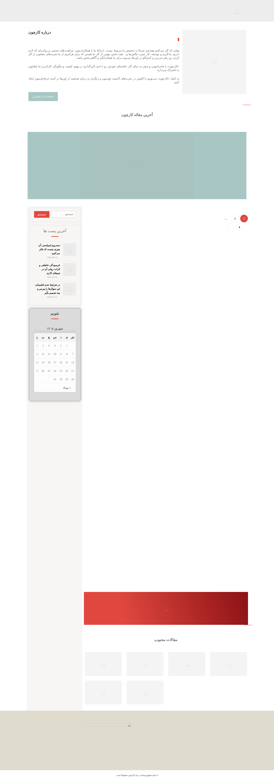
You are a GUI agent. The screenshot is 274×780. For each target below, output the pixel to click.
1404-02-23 (178, 343)
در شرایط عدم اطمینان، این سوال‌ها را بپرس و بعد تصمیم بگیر (47, 288)
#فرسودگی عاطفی (163, 280)
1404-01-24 (178, 470)
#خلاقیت (149, 533)
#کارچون (156, 470)
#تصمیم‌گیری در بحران (161, 343)
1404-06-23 (149, 216)
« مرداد (67, 387)
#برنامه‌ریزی (166, 470)
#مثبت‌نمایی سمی (146, 280)
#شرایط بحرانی (131, 343)
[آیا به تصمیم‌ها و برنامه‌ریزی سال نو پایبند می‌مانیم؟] (219, 490)
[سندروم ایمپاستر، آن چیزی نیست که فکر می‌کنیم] (190, 236)
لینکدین (238, 737)
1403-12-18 (178, 533)
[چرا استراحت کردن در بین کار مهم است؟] (219, 553)
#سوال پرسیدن (145, 343)
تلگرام (238, 743)
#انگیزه (168, 406)
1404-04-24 (178, 280)
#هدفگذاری (150, 406)
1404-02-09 (178, 406)
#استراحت (166, 533)
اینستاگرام (236, 748)
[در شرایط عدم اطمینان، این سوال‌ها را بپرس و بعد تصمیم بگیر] (219, 363)
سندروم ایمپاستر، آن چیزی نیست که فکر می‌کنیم (49, 249)
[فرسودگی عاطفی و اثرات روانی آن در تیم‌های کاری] (219, 300)
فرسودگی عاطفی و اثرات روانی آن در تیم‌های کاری (49, 269)
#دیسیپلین (160, 406)
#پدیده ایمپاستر (135, 216)
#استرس (158, 533)
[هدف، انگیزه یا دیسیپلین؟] (219, 426)
